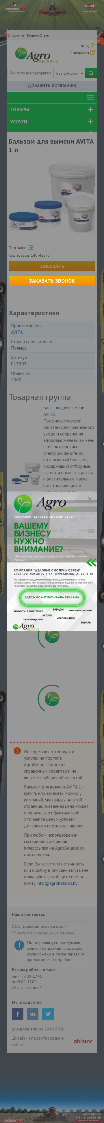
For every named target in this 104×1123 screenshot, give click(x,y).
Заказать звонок (52, 280)
